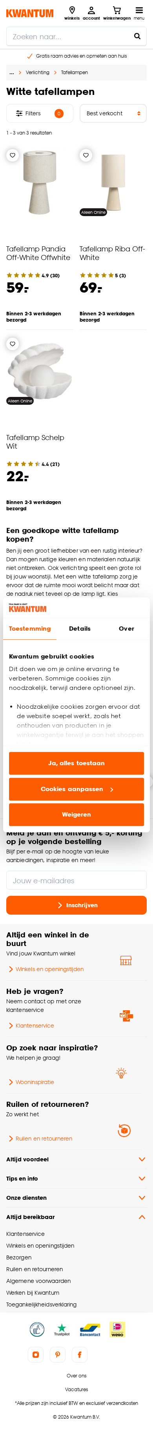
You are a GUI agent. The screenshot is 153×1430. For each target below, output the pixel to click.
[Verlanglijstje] (12, 155)
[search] (76, 36)
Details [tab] (80, 629)
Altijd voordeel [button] (27, 1159)
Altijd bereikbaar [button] (30, 1216)
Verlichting (37, 72)
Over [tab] (126, 629)
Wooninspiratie (35, 1082)
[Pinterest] (58, 1355)
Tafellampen (74, 72)
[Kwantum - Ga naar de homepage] (29, 13)
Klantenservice (35, 1025)
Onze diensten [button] (26, 1197)
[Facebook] (79, 1355)
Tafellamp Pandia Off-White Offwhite (38, 253)
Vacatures (76, 1389)
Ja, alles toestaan (76, 763)
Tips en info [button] (22, 1178)
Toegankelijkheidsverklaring (41, 1304)
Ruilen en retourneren (44, 1138)
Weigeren (76, 815)
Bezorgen (18, 1257)
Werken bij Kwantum (32, 1292)
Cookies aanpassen (72, 789)
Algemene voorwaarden (38, 1280)
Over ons (76, 1376)
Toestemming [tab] (30, 629)
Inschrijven (82, 905)
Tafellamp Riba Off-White (112, 253)
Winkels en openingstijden (50, 969)
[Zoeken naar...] (137, 36)
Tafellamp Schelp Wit (35, 441)
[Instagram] (36, 1355)
